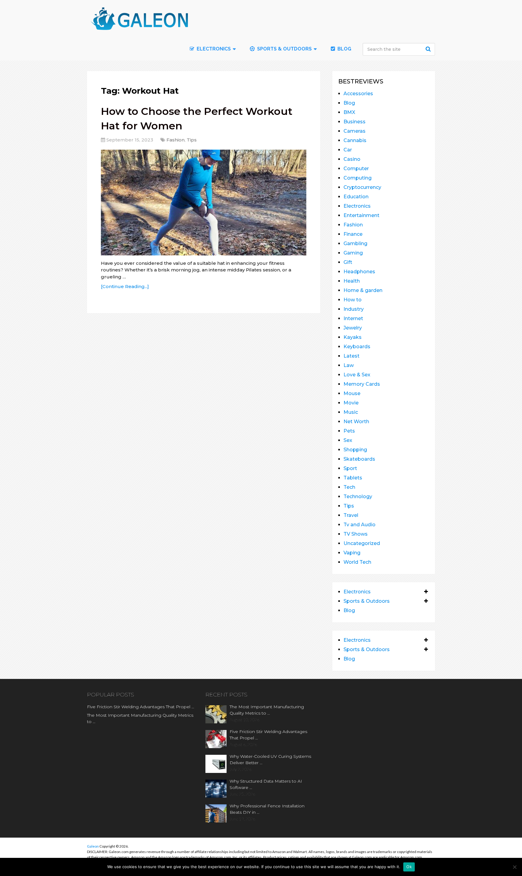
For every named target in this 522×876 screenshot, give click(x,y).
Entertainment (361, 215)
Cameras (354, 131)
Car (347, 150)
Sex (347, 440)
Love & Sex (356, 375)
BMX (349, 112)
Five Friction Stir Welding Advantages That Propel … (140, 706)
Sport (350, 468)
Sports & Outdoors (284, 49)
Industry (353, 309)
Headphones (359, 271)
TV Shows (355, 534)
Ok (409, 866)
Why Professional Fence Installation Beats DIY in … (267, 809)
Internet (353, 318)
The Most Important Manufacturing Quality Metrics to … (140, 718)
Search (429, 49)
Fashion (175, 140)
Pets (349, 431)
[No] (514, 867)
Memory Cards (361, 384)
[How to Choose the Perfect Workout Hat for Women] (203, 202)
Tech (349, 487)
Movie (351, 403)
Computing (357, 178)
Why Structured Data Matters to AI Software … (266, 784)
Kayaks (352, 337)
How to (352, 300)
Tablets (352, 478)
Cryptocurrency (362, 187)
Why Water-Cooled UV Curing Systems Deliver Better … (270, 759)
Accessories (358, 93)
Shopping (355, 450)
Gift (347, 262)
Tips (192, 140)
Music (350, 412)
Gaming (353, 253)
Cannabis (354, 140)
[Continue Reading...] (125, 286)
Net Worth (356, 421)
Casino (351, 159)
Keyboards (356, 346)
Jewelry (352, 328)
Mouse (351, 393)
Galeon (93, 846)
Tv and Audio (359, 524)
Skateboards (359, 459)
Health (351, 281)
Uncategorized (361, 543)
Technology (357, 496)
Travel (350, 515)
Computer (356, 168)
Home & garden (362, 290)
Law (348, 365)
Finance (352, 234)
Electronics (357, 206)
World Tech (357, 562)
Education (356, 197)
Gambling (355, 243)
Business (354, 122)
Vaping (351, 553)
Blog (343, 49)
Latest (351, 356)
